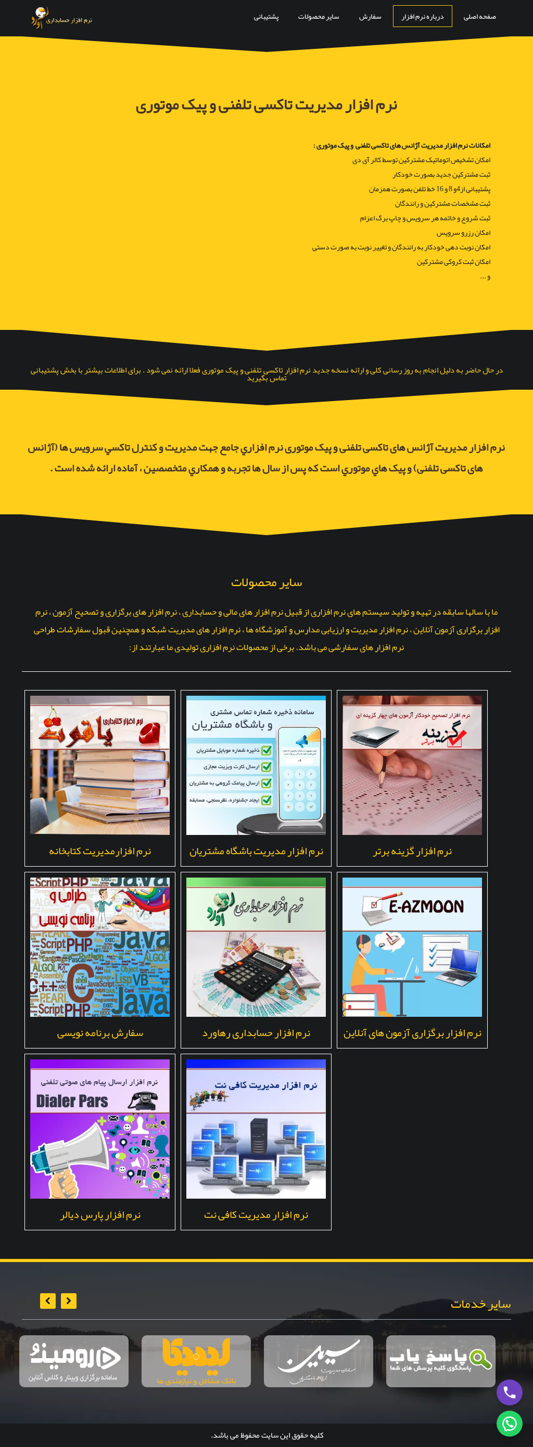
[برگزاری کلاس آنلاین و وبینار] (74, 1361)
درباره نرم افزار (422, 16)
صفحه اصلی (480, 16)
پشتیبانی (266, 16)
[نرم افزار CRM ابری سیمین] (318, 1361)
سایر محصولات (318, 16)
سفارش (370, 16)
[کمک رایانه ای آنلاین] (441, 1361)
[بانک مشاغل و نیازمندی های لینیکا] (196, 1361)
